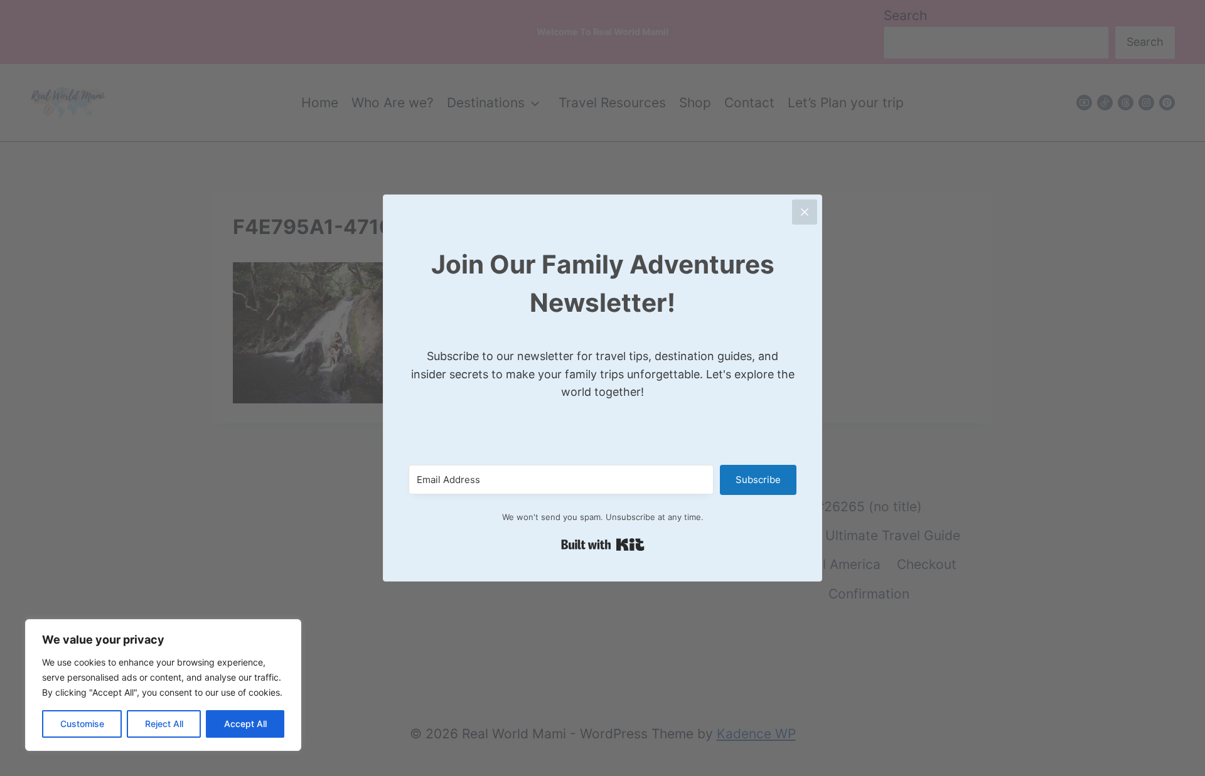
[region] (163, 685)
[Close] (804, 212)
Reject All (164, 723)
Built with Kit (603, 544)
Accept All (245, 723)
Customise (82, 723)
